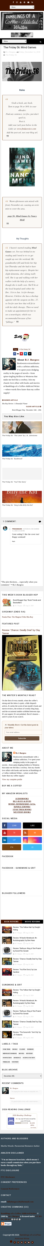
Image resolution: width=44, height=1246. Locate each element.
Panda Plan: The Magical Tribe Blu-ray (17, 617)
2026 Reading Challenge (22, 1115)
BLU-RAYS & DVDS (22, 801)
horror (30, 1049)
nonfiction (7, 1057)
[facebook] (13, 2)
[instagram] (17, 2)
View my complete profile (12, 779)
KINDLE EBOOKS (22, 807)
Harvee (12, 1098)
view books (33, 1127)
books (14, 1049)
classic (22, 1049)
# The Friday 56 (25, 349)
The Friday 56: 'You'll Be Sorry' (14, 482)
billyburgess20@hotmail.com (20, 1202)
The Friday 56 (11, 55)
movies (21, 1053)
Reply (13, 541)
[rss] (32, 2)
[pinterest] (24, 2)
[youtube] (20, 2)
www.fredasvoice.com (26, 128)
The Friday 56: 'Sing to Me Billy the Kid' (17, 505)
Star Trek (6, 1049)
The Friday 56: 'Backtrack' (12, 459)
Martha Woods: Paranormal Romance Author (20, 1146)
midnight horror (10, 1053)
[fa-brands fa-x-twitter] (11, 1241)
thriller (6, 1062)
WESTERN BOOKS (22, 812)
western (15, 1062)
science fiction (29, 1057)
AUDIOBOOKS (22, 799)
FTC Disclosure (8, 1177)
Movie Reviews (32, 922)
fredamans (17, 529)
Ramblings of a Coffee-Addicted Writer (19, 1213)
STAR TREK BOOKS (22, 809)
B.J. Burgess (21, 753)
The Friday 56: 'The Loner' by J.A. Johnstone (19, 435)
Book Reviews (11, 922)
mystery (29, 1053)
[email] (28, 2)
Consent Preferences (10, 1189)
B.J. (17, 1119)
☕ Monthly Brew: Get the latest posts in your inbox (21, 726)
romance (17, 1057)
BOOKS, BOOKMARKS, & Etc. (22, 804)
